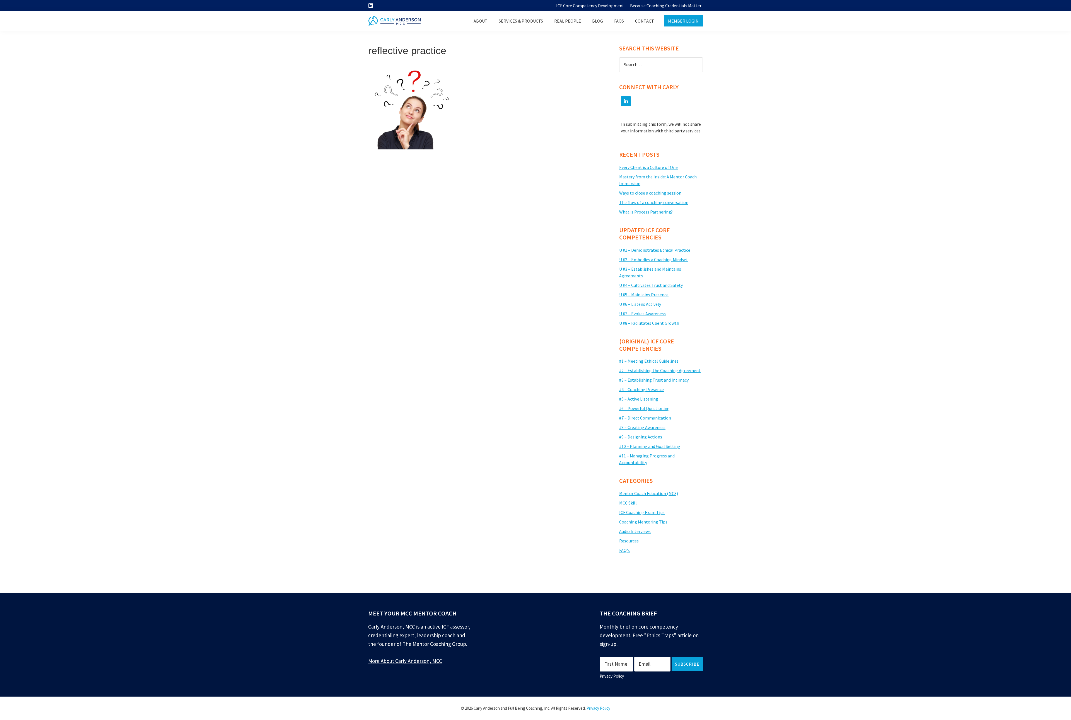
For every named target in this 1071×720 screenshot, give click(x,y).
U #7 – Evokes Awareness (642, 313)
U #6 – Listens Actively (640, 304)
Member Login (683, 21)
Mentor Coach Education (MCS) (648, 493)
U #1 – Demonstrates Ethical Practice (654, 250)
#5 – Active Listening (638, 399)
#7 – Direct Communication (645, 418)
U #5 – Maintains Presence (644, 294)
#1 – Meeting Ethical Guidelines (649, 361)
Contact (644, 21)
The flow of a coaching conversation (653, 202)
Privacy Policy (612, 676)
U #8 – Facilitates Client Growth (649, 323)
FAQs (619, 21)
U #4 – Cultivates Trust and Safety (651, 285)
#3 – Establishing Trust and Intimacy (654, 380)
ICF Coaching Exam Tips (642, 512)
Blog (597, 21)
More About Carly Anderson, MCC (405, 661)
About (481, 21)
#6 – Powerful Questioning (644, 408)
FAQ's (624, 550)
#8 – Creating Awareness (642, 427)
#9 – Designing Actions (640, 437)
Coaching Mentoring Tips (643, 522)
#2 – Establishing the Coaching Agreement (660, 370)
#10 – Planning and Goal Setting (649, 446)
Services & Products (521, 21)
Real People (567, 21)
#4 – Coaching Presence (641, 389)
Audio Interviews (635, 531)
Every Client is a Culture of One (648, 167)
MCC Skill (628, 503)
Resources (629, 541)
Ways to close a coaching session (650, 193)
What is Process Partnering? (646, 212)
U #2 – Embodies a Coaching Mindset (653, 259)
